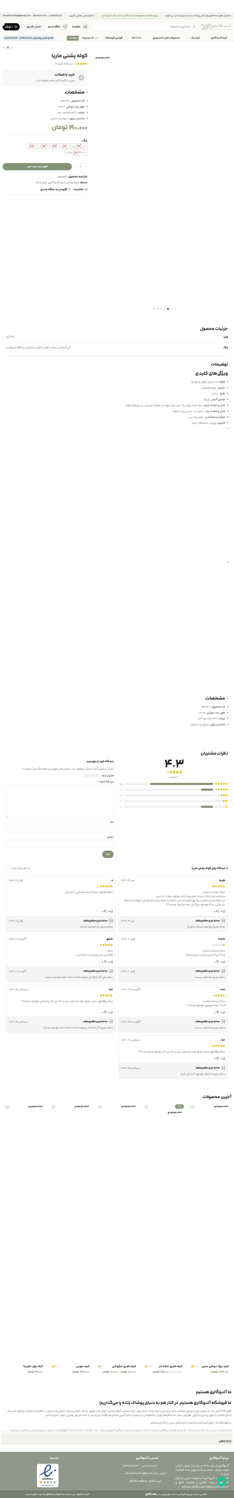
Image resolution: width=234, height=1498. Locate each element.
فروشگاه (73, 38)
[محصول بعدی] (4, 47)
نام (112, 822)
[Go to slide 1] (168, 309)
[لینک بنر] (117, 6)
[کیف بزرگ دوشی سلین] (209, 1232)
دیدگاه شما (106, 782)
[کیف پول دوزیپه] (24, 1232)
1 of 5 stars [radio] (96, 775)
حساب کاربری (34, 27)
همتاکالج (151, 1494)
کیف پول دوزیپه (33, 1366)
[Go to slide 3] (161, 309)
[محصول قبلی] (12, 47)
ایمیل (110, 837)
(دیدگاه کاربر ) (64, 63)
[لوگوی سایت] (216, 26)
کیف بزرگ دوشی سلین (215, 1366)
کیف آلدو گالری (56, 182)
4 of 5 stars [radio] (88, 775)
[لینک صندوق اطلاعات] (82, 15)
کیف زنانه (41, 182)
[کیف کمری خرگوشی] (116, 1232)
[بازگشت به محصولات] (8, 47)
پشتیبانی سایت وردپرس (174, 1494)
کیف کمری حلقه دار (170, 1366)
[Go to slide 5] (154, 309)
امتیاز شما (108, 775)
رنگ (84, 141)
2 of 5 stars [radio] (94, 775)
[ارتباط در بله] (222, 1483)
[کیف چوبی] (70, 1232)
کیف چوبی (82, 1366)
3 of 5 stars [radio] (91, 775)
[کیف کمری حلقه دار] (163, 1232)
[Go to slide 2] (164, 309)
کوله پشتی (72, 182)
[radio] (79, 146)
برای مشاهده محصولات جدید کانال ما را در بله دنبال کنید (129, 16)
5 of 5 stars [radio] (85, 775)
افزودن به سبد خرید (37, 166)
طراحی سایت (200, 1494)
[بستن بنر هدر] (4, 6)
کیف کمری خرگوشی (124, 1366)
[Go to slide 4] (157, 309)
